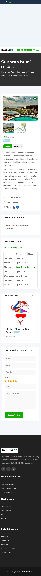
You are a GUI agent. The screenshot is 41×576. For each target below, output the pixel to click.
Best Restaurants (7, 484)
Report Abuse (12, 202)
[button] (32, 295)
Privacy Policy (6, 553)
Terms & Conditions (8, 549)
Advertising (5, 545)
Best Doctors (6, 507)
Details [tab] (8, 146)
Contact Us (5, 541)
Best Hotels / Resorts (9, 488)
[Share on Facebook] (14, 207)
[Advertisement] (20, 25)
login (13, 225)
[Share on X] (17, 207)
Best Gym (4, 515)
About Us (4, 537)
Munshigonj (9, 137)
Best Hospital (6, 511)
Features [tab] (18, 146)
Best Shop (5, 519)
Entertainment (6, 492)
